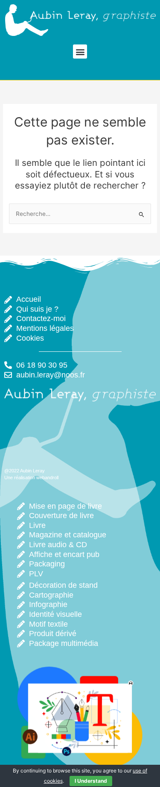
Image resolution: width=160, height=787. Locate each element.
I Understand (91, 781)
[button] (80, 51)
